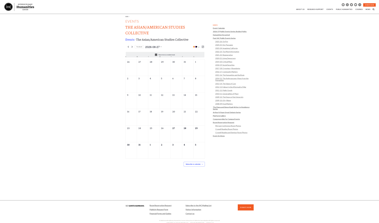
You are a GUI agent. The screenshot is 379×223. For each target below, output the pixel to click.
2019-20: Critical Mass (223, 62)
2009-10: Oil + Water (223, 100)
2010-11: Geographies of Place (226, 94)
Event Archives (219, 136)
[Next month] (132, 47)
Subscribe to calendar (193, 164)
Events (130, 39)
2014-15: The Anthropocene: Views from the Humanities (232, 79)
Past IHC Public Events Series (224, 38)
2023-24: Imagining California (226, 48)
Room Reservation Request (223, 122)
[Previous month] (128, 47)
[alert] (165, 54)
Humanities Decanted (221, 35)
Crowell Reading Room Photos (226, 129)
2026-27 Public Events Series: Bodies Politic (230, 31)
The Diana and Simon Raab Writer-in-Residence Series (231, 108)
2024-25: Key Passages (224, 45)
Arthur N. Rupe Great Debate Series (227, 112)
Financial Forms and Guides (160, 214)
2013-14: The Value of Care (225, 84)
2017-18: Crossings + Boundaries (227, 68)
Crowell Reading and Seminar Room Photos (231, 133)
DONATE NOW (369, 5)
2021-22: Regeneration (224, 55)
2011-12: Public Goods (223, 90)
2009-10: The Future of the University (229, 97)
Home (126, 16)
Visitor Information (193, 209)
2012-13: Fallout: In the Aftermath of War (230, 87)
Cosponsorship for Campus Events (226, 119)
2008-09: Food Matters (224, 104)
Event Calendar (219, 28)
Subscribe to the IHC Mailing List (199, 205)
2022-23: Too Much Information (227, 52)
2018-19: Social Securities (225, 65)
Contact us (190, 214)
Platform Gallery (219, 116)
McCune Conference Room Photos (228, 126)
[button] (195, 46)
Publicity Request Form (159, 209)
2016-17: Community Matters (226, 72)
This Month (139, 47)
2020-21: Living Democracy (225, 58)
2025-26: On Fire (221, 42)
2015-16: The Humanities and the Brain (229, 75)
